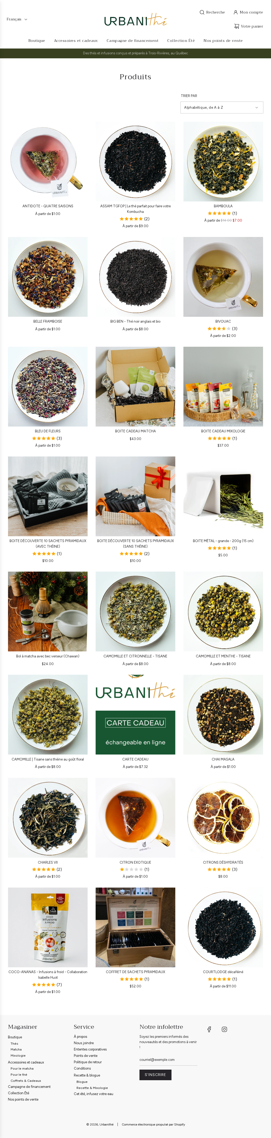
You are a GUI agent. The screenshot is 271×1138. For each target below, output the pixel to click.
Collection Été (18, 1093)
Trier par (189, 96)
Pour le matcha (22, 1068)
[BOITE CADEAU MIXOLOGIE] (223, 387)
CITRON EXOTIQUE (135, 862)
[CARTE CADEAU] (135, 714)
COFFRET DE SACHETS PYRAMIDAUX (135, 972)
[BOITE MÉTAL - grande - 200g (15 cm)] (223, 496)
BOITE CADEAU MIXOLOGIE (223, 431)
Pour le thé (19, 1075)
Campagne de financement (29, 1087)
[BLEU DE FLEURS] (48, 387)
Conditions (82, 1068)
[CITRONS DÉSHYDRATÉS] (223, 818)
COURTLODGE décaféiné (223, 972)
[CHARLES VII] (48, 818)
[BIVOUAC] (223, 277)
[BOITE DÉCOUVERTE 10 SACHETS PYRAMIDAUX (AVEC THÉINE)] (48, 496)
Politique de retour (88, 1062)
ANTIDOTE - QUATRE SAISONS (47, 206)
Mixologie (18, 1055)
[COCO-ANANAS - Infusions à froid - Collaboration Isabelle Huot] (48, 927)
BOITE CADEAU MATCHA (135, 431)
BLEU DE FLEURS (48, 431)
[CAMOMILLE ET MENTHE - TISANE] (223, 611)
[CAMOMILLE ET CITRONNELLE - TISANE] (135, 611)
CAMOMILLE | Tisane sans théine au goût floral (48, 759)
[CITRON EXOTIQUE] (135, 818)
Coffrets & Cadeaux (26, 1081)
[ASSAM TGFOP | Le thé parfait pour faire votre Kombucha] (135, 161)
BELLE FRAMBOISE (47, 321)
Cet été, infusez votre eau (93, 1094)
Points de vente (85, 1056)
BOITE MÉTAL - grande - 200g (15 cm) (223, 541)
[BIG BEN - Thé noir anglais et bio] (135, 277)
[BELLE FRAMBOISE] (48, 277)
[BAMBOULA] (223, 161)
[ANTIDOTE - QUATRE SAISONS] (48, 161)
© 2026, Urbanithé (100, 1124)
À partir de (47, 214)
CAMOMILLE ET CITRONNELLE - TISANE (135, 656)
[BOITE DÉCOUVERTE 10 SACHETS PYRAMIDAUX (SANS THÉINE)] (135, 496)
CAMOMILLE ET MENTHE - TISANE (223, 656)
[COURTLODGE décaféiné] (223, 927)
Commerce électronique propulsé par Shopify (153, 1124)
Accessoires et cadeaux (26, 1062)
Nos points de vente (23, 1099)
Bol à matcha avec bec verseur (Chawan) (47, 656)
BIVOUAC (223, 321)
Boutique (15, 1037)
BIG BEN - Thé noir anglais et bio (135, 321)
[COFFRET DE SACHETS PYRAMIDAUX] (135, 927)
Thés (14, 1043)
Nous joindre (84, 1043)
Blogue (82, 1082)
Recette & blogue (87, 1075)
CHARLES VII (48, 862)
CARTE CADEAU (135, 759)
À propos (80, 1037)
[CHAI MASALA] (223, 714)
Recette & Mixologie (92, 1088)
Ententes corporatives (90, 1049)
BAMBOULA (223, 206)
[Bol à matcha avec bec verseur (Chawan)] (48, 611)
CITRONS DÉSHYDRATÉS (223, 862)
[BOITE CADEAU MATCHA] (135, 387)
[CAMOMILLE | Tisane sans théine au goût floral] (48, 714)
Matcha (16, 1049)
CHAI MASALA (223, 759)
